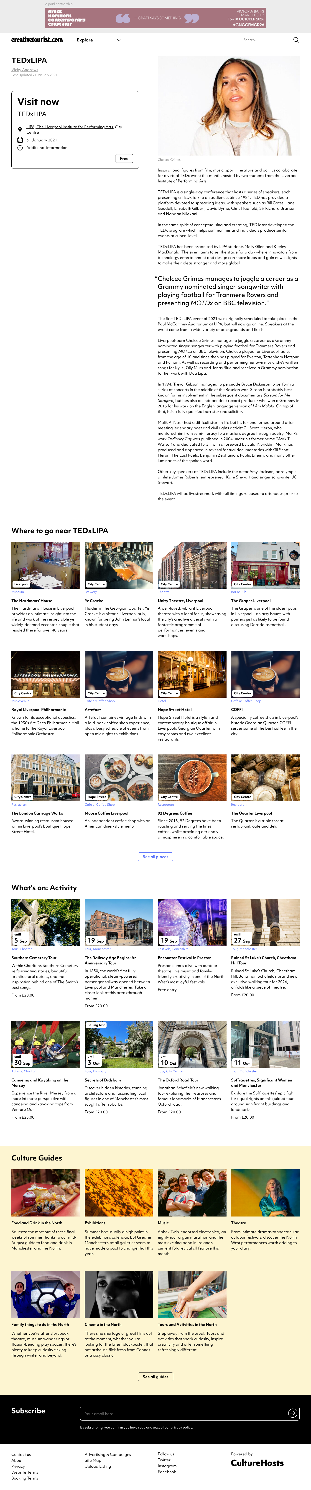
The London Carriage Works (37, 813)
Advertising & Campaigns (108, 1454)
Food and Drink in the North (36, 1222)
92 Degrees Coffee (175, 813)
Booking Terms (24, 1478)
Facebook (167, 1472)
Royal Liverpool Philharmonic (38, 709)
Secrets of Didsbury (103, 1080)
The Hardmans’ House (31, 600)
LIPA (218, 324)
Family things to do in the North (40, 1324)
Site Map (93, 1460)
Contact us (21, 1454)
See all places (155, 856)
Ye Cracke (94, 600)
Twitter (164, 1460)
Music (163, 1222)
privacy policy (181, 1427)
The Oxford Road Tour (178, 1080)
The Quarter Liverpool (251, 813)
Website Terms (24, 1472)
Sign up (293, 1413)
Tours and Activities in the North (187, 1324)
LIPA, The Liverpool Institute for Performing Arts (69, 126)
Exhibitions (95, 1222)
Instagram (167, 1466)
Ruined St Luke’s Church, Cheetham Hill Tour (263, 960)
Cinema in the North (103, 1324)
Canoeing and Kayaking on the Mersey (39, 1082)
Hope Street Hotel (175, 709)
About (17, 1460)
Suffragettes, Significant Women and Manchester (261, 1082)
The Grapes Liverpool (251, 600)
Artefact (93, 709)
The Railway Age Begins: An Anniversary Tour (111, 960)
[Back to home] (37, 41)
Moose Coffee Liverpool (106, 813)
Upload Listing (98, 1466)
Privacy (18, 1466)
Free (124, 158)
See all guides (155, 1376)
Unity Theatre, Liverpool (180, 600)
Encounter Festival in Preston (185, 957)
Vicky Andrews (24, 69)
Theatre (238, 1222)
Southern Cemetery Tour (33, 957)
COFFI (237, 709)
